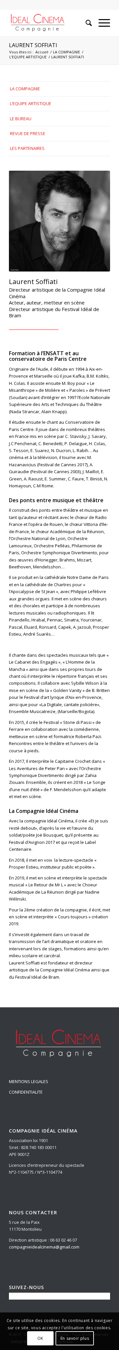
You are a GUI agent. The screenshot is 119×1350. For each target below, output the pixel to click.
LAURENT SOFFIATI (33, 45)
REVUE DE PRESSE (27, 133)
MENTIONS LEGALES (28, 1081)
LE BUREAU (20, 119)
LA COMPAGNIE (66, 51)
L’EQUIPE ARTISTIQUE (28, 56)
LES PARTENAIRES (27, 148)
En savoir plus (74, 1338)
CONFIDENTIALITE (26, 1092)
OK (40, 1338)
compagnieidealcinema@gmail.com (44, 1247)
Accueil (41, 51)
